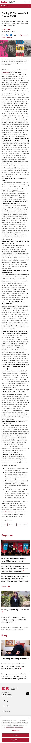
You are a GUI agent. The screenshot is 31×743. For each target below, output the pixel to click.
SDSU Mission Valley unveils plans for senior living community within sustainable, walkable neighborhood (15, 578)
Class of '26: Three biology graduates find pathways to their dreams (15, 628)
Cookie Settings (15, 730)
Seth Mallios (7, 29)
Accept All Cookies (15, 740)
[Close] (29, 718)
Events (4, 525)
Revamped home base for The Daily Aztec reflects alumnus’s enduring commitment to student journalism (14, 676)
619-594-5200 (5, 693)
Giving (4, 635)
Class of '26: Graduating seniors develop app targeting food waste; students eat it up (13, 619)
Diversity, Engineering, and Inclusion (15, 609)
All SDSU (29, 2)
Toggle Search (25, 2)
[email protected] (7, 512)
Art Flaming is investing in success (14, 658)
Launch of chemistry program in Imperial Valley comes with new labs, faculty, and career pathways (14, 568)
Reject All (15, 735)
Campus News (7, 535)
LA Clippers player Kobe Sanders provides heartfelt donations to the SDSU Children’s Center (13, 666)
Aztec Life (12, 525)
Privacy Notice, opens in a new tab (14, 727)
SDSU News (4, 6)
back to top (27, 693)
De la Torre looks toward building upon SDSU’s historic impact (13, 559)
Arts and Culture (22, 525)
